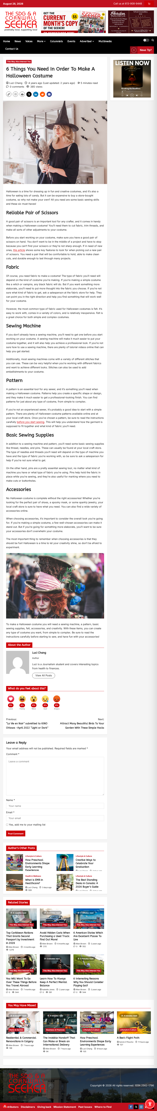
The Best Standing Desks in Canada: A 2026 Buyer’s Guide (65, 882)
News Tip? (146, 50)
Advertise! (86, 41)
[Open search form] (153, 40)
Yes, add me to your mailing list (26, 824)
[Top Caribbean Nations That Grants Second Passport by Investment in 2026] (21, 918)
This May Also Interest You (19, 61)
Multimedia (105, 41)
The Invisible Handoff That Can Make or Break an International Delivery (59, 1041)
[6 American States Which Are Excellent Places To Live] (88, 918)
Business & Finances (55, 1030)
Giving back (44, 1106)
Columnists (56, 41)
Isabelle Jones (48, 989)
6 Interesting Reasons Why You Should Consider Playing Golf (88, 982)
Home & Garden (16, 1030)
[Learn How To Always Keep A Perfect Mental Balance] (55, 964)
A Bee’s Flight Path (128, 1037)
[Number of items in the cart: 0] (149, 4)
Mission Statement (65, 1106)
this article (19, 250)
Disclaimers (28, 1106)
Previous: (27, 723)
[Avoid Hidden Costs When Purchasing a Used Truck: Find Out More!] (55, 918)
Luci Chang (15, 82)
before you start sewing (30, 421)
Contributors (11, 1106)
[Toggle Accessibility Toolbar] (150, 1104)
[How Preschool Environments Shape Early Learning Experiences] (97, 1022)
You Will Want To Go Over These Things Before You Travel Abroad (21, 982)
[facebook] (130, 1107)
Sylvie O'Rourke (126, 1042)
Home (6, 41)
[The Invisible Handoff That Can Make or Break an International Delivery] (60, 1022)
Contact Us (11, 48)
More (40, 41)
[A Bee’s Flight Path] (134, 1022)
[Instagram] (141, 1107)
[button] (146, 40)
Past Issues (85, 1106)
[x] (136, 1107)
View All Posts (43, 675)
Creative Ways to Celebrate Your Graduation (65, 862)
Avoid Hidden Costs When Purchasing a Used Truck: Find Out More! (55, 936)
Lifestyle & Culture (33, 856)
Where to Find (102, 1106)
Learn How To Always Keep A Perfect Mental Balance (53, 982)
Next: (82, 723)
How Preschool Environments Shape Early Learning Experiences (14, 862)
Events (71, 41)
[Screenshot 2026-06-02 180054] (131, 21)
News (18, 41)
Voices (29, 41)
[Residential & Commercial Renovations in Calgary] (23, 1022)
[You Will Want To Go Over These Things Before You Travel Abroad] (21, 964)
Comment (12, 754)
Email (10, 812)
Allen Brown (13, 947)
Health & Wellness (33, 876)
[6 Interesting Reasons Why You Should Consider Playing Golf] (88, 964)
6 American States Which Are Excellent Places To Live (88, 936)
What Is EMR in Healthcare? (14, 882)
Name (10, 800)
